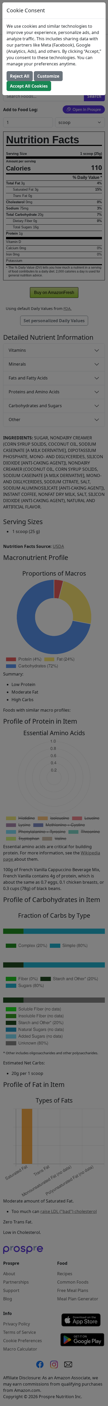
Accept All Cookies (29, 86)
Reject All (19, 76)
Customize (48, 76)
